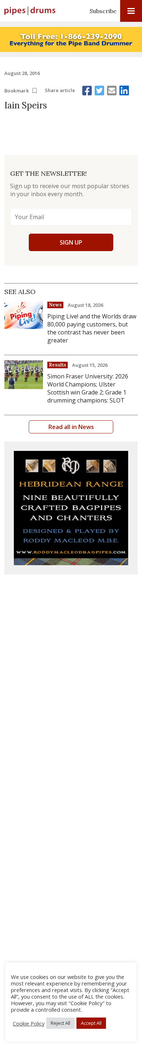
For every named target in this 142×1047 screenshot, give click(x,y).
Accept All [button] (91, 1023)
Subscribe (103, 11)
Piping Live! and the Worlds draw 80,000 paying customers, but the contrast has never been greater (91, 328)
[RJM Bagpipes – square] (71, 508)
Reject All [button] (60, 1023)
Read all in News (71, 427)
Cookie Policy (28, 1023)
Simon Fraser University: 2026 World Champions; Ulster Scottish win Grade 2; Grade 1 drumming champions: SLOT (87, 388)
